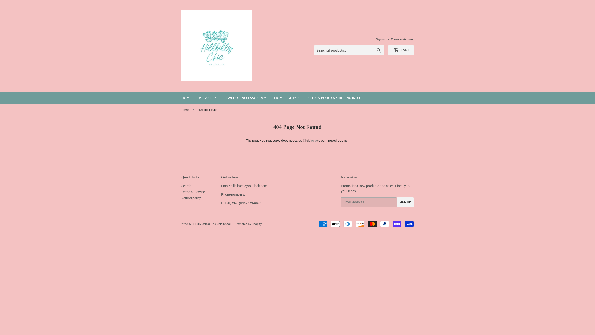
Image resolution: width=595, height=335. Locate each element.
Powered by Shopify (249, 224)
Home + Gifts (285, 98)
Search (186, 186)
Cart (404, 50)
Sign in (380, 39)
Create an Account (402, 39)
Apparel (206, 98)
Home (186, 98)
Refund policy (191, 198)
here (313, 140)
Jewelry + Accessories (244, 98)
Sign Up (405, 202)
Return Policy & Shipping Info (333, 98)
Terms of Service (193, 192)
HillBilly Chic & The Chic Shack (211, 224)
